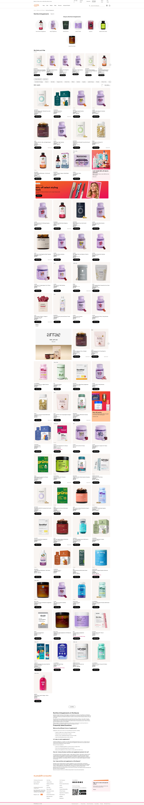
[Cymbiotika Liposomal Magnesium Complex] (101, 529)
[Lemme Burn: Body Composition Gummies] (101, 244)
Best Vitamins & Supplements (60, 768)
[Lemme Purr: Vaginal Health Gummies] (53, 63)
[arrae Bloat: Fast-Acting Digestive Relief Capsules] (43, 244)
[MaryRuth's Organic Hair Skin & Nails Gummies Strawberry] (82, 467)
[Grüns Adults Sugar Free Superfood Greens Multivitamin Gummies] (43, 467)
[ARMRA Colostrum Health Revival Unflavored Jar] (82, 654)
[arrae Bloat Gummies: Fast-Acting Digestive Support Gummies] (99, 342)
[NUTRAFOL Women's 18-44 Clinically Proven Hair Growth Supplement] (91, 63)
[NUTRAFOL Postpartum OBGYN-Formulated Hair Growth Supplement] (43, 498)
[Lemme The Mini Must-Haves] (82, 163)
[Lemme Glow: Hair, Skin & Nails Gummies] (101, 213)
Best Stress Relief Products (63, 767)
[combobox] (107, 85)
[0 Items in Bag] (109, 5)
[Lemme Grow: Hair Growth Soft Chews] (82, 435)
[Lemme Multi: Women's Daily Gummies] (62, 275)
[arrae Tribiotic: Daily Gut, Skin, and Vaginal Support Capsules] (43, 132)
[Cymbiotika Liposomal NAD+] (43, 435)
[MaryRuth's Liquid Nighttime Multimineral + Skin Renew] (43, 560)
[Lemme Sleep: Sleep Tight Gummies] (78, 63)
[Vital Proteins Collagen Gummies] (82, 592)
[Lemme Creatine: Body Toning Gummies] (101, 374)
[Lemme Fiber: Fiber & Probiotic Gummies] (62, 592)
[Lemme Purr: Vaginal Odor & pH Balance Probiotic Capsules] (82, 244)
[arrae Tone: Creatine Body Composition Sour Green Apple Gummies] (101, 275)
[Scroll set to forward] (110, 82)
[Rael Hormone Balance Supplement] (82, 623)
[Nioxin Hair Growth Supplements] (43, 623)
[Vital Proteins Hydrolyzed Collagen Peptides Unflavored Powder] (101, 561)
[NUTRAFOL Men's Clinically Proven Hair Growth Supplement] (82, 213)
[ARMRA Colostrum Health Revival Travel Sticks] (101, 467)
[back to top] (140, 801)
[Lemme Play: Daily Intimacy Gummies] (62, 244)
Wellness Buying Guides (69, 769)
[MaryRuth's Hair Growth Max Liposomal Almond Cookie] (62, 306)
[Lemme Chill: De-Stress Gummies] (82, 306)
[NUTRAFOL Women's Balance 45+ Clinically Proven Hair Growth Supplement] (40, 63)
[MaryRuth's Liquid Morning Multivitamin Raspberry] (62, 213)
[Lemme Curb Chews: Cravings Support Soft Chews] (43, 275)
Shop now (37, 181)
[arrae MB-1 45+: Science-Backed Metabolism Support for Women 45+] (62, 529)
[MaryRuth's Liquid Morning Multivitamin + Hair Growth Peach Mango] (104, 63)
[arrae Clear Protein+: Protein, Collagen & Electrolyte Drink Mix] (43, 306)
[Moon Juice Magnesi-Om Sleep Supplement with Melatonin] (62, 623)
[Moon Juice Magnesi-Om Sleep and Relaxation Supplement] (43, 592)
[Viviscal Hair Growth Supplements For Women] (62, 436)
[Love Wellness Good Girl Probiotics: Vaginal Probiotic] (43, 374)
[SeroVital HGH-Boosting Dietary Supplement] (43, 529)
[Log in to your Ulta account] (107, 5)
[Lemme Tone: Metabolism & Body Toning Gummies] (101, 306)
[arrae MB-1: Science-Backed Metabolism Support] (82, 498)
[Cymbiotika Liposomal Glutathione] (62, 101)
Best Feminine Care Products (73, 767)
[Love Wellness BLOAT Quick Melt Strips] (62, 654)
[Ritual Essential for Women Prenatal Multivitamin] (43, 404)
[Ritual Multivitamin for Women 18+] (101, 132)
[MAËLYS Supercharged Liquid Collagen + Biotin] (43, 686)
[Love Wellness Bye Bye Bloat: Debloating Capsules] (101, 498)
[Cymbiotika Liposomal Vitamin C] (62, 560)
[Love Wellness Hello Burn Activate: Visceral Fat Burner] (101, 654)
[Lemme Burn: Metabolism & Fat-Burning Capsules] (43, 213)
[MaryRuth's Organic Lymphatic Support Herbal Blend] (62, 163)
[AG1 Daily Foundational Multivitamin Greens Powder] (82, 560)
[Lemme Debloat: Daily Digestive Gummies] (66, 63)
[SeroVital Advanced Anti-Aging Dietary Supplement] (82, 374)
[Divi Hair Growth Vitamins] (62, 374)
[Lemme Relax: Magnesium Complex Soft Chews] (101, 435)
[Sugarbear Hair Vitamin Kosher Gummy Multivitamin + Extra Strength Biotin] (82, 529)
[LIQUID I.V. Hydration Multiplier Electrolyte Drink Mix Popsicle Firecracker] (43, 654)
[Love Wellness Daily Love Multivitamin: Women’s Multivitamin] (101, 592)
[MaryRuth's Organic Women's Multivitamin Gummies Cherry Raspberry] (82, 405)
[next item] (110, 65)
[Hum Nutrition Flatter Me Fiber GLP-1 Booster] (62, 467)
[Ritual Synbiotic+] (82, 275)
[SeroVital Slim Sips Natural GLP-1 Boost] (101, 623)
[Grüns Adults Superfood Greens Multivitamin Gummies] (62, 498)
